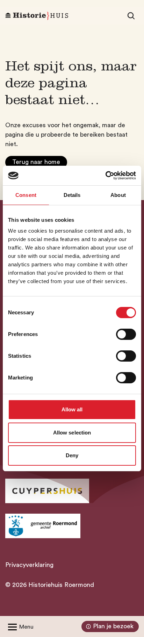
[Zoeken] (131, 15)
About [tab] (118, 195)
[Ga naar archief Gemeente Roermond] (43, 525)
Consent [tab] (25, 195)
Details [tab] (72, 195)
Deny (72, 455)
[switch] (126, 334)
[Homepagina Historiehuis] (36, 16)
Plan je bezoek (113, 626)
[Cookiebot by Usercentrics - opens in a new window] (105, 175)
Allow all (72, 409)
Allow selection (72, 433)
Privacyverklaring (29, 565)
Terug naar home (36, 162)
